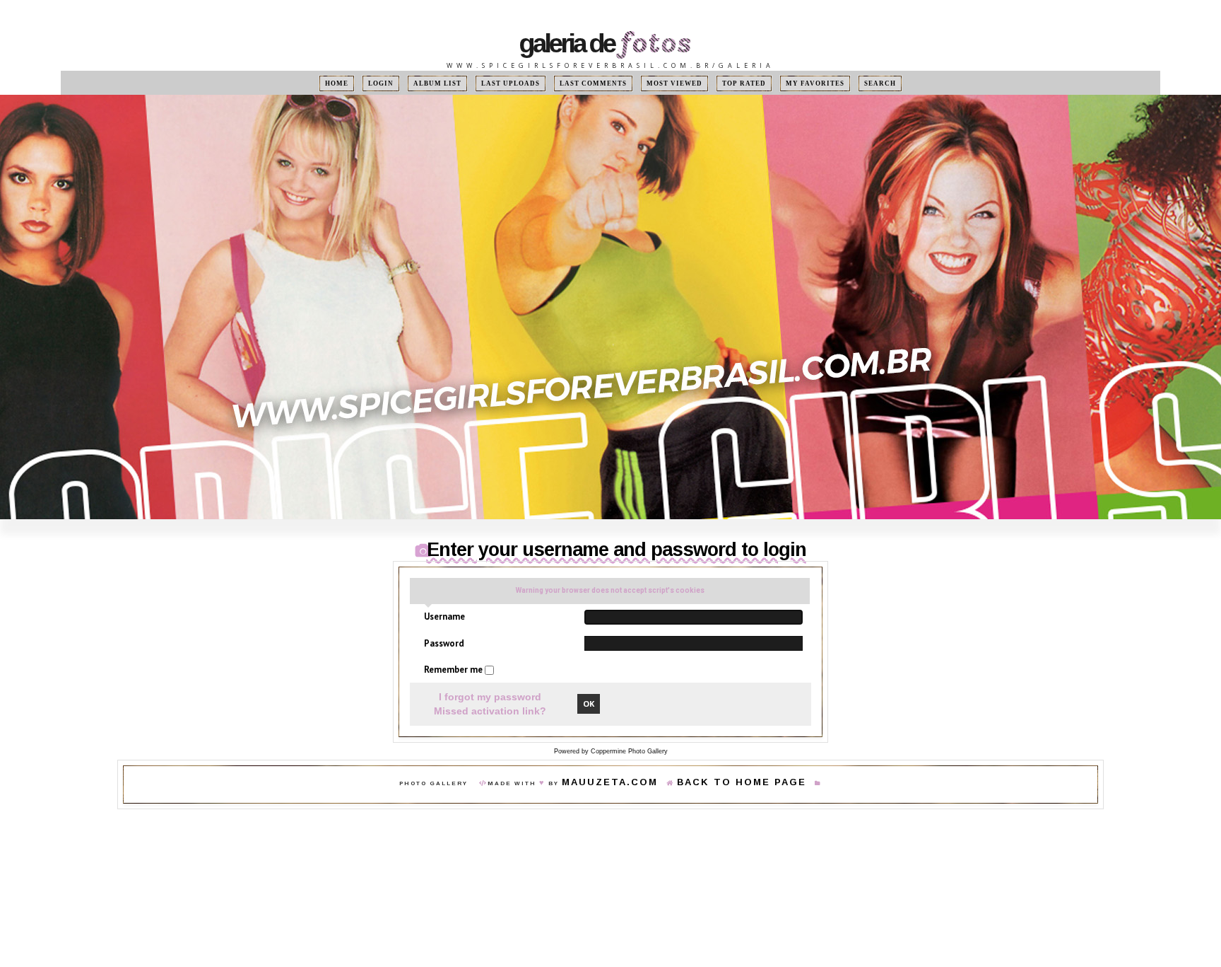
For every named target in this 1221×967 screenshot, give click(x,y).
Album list (459, 83)
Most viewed (665, 83)
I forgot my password (490, 697)
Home (371, 83)
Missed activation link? (490, 711)
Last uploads (524, 83)
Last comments (595, 83)
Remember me (454, 670)
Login (409, 83)
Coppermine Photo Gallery (629, 751)
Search (845, 83)
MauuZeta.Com (630, 784)
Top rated (726, 83)
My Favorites (788, 83)
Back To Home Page (727, 784)
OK (588, 704)
